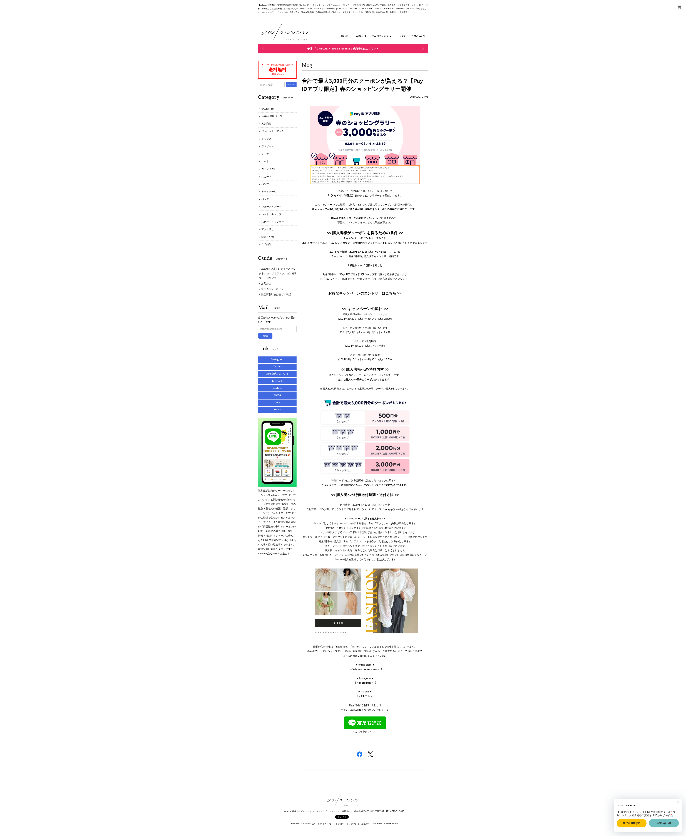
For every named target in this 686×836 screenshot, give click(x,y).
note (277, 402)
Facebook (277, 381)
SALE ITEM (267, 108)
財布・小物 (267, 236)
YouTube (277, 388)
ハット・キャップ (271, 214)
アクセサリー (268, 229)
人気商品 (266, 123)
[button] (381, 36)
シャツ (265, 153)
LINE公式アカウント (277, 374)
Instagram (365, 682)
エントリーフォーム (313, 242)
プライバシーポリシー (273, 288)
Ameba (277, 409)
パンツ (265, 184)
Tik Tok (365, 696)
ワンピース (267, 146)
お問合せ (266, 283)
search (291, 84)
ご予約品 (266, 244)
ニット (265, 161)
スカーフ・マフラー (272, 221)
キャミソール (268, 191)
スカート (266, 176)
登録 (265, 335)
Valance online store (364, 669)
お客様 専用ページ (271, 116)
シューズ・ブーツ (271, 206)
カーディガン (268, 168)
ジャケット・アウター (273, 131)
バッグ (265, 199)
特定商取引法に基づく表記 (276, 294)
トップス (266, 138)
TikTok (277, 395)
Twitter (277, 366)
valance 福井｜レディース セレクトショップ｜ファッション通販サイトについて (278, 273)
